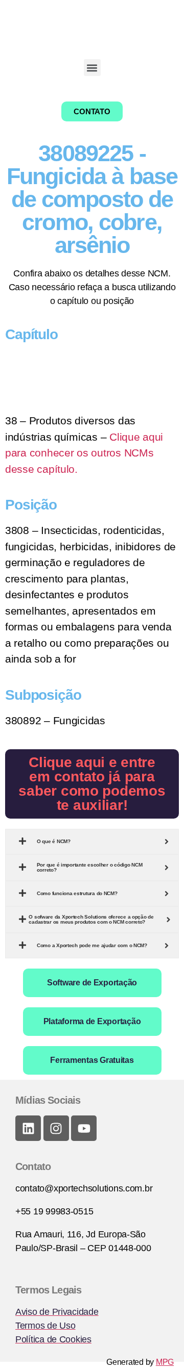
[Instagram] (56, 1128)
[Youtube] (84, 1128)
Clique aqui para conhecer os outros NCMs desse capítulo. (84, 453)
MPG (165, 1362)
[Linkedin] (28, 1128)
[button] (92, 67)
